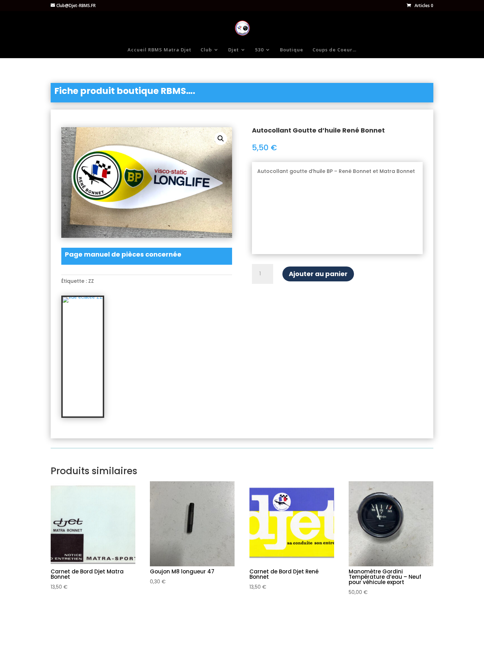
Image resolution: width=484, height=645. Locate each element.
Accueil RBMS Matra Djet (159, 50)
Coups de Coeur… (334, 50)
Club (206, 50)
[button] (220, 138)
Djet (233, 50)
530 (259, 50)
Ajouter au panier (318, 273)
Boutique (291, 50)
